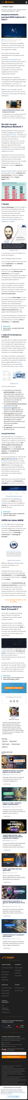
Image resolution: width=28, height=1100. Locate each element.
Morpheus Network (7, 171)
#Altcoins (5, 741)
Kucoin (3, 526)
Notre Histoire (5, 974)
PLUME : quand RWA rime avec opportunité (12, 869)
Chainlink (4, 461)
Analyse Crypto (8, 7)
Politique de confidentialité (18, 1092)
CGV (3, 1005)
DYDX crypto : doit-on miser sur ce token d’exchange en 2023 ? (13, 678)
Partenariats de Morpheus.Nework (14, 496)
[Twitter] (10, 701)
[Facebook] (14, 701)
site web (16, 383)
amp (19, 362)
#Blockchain (13, 741)
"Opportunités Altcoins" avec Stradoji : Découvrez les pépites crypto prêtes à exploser (13, 836)
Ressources (4, 9)
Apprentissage (7, 784)
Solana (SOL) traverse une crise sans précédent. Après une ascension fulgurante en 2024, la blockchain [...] (13, 911)
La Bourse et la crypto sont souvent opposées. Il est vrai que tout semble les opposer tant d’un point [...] (14, 811)
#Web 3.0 (4, 747)
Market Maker (18, 975)
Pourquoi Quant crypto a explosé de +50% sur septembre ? (13, 514)
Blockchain (5, 219)
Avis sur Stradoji (19, 990)
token (8, 89)
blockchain (15, 47)
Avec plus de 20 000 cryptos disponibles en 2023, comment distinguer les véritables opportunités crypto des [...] (14, 845)
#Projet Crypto (16, 744)
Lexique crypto (5, 996)
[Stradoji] (9, 2)
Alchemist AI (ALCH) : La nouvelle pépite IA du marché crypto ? (13, 771)
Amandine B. (7, 774)
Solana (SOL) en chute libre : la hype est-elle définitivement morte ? (14, 902)
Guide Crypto (5, 980)
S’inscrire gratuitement (13, 1057)
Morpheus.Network (12, 59)
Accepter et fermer (13, 1096)
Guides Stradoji (5, 993)
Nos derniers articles (7, 988)
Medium (16, 250)
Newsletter (4, 977)
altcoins (15, 91)
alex (5, 873)
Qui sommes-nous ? (20, 988)
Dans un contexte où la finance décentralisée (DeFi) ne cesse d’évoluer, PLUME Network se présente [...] (14, 877)
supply (16, 366)
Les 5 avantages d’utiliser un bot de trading (15, 601)
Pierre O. (5, 40)
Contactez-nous (6, 1012)
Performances (5, 972)
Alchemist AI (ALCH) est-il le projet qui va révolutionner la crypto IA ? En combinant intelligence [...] (13, 779)
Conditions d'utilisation (7, 1093)
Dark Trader (18, 973)
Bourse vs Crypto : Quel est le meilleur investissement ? (12, 803)
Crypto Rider (18, 970)
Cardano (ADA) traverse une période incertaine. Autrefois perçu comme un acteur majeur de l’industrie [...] (13, 943)
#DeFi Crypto (5, 744)
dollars (11, 151)
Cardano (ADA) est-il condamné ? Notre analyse (13, 935)
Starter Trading (18, 968)
